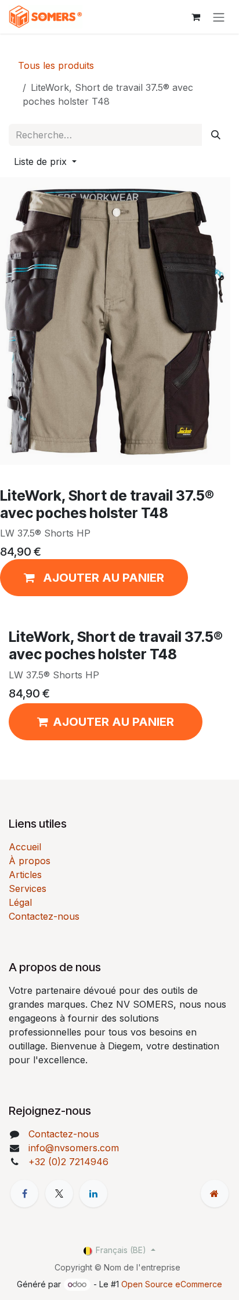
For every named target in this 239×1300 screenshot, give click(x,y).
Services (27, 888)
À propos (29, 860)
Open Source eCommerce (171, 1284)
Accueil (25, 847)
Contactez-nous (44, 916)
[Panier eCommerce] (195, 16)
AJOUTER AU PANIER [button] (113, 722)
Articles (25, 874)
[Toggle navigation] (218, 17)
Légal (20, 902)
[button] (45, 161)
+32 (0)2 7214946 (68, 1161)
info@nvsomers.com (73, 1148)
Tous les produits (56, 65)
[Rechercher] (215, 135)
